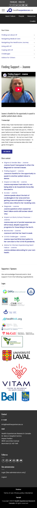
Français (13, 1)
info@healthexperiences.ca (12, 424)
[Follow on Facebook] (10, 5)
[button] (3, 10)
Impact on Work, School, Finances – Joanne (19, 222)
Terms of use (8, 493)
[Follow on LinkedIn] (23, 5)
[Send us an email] (20, 5)
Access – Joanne (19, 198)
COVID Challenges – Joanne (19, 239)
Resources (31, 16)
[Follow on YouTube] (26, 5)
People (21, 16)
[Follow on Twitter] (16, 5)
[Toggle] (34, 35)
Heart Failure (10, 16)
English (22, 1)
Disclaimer (29, 493)
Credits (33, 21)
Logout (4, 477)
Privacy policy (19, 493)
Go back (6, 152)
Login (3, 472)
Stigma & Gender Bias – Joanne (19, 165)
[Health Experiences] (20, 10)
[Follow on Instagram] (13, 5)
